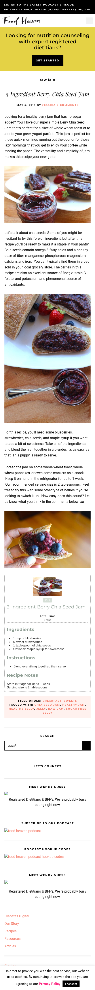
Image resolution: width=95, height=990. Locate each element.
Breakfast (52, 700)
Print (47, 600)
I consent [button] (71, 984)
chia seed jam (47, 704)
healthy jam (73, 704)
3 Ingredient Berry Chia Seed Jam (47, 94)
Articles (10, 946)
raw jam (56, 708)
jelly (41, 708)
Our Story (11, 924)
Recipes (10, 931)
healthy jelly (21, 708)
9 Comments (68, 104)
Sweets (70, 700)
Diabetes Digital (16, 916)
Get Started (47, 60)
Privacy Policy (50, 984)
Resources (12, 939)
